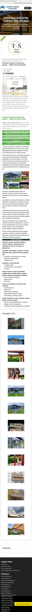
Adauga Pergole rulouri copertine (23, 3)
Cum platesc (4, 564)
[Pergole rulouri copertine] (10, 7)
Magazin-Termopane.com (7, 582)
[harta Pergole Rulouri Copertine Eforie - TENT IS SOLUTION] (14, 86)
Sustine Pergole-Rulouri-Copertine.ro (10, 570)
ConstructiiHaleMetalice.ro (8, 580)
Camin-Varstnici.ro (6, 584)
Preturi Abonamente (6, 568)
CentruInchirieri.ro (5, 578)
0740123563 (10, 73)
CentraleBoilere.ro (5, 586)
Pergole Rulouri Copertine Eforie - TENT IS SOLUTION (14, 118)
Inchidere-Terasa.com (6, 576)
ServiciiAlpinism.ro (6, 591)
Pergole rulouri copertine (10, 24)
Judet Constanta (23, 24)
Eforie (4, 26)
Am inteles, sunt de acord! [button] (23, 604)
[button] (27, 8)
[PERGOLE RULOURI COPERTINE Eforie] (16, 47)
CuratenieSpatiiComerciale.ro (8, 595)
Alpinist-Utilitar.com (6, 593)
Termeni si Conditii (6, 566)
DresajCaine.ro (5, 588)
